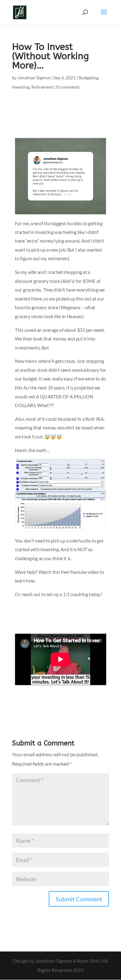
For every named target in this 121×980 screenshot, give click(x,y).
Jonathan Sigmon (34, 77)
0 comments (68, 87)
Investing (20, 87)
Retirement (42, 87)
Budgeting (88, 77)
